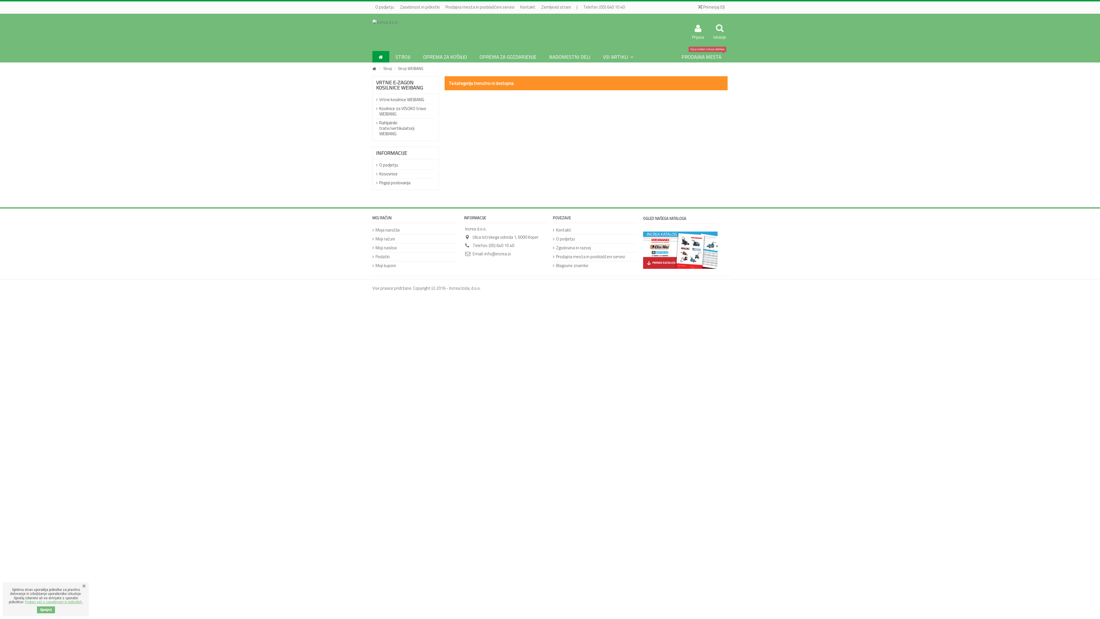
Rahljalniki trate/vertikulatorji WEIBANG (397, 128)
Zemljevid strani (556, 7)
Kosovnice (388, 174)
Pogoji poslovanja (394, 182)
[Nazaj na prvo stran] (374, 69)
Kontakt (527, 7)
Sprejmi (46, 610)
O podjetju (384, 7)
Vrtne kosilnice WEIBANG (401, 99)
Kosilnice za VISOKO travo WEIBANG (402, 111)
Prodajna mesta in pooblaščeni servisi (479, 7)
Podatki (383, 256)
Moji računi (385, 239)
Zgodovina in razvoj (573, 247)
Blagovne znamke (572, 265)
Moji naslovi (386, 247)
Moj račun (382, 218)
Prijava (698, 36)
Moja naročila (388, 230)
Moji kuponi (386, 265)
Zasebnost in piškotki (420, 7)
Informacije (391, 153)
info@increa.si (497, 253)
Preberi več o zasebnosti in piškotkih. (54, 602)
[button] (618, 56)
